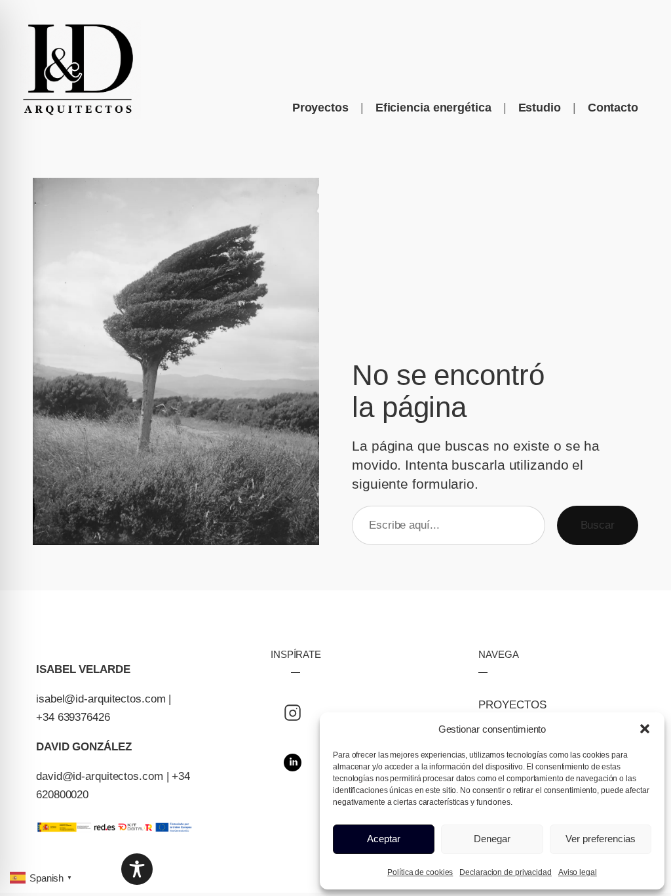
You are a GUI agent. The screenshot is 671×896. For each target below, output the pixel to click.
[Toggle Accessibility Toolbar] (137, 869)
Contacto (613, 107)
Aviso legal (577, 872)
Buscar (598, 524)
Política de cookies (420, 872)
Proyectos (320, 107)
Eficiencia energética (433, 107)
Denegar (492, 838)
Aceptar (383, 838)
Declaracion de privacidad (505, 872)
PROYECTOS (512, 705)
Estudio (539, 107)
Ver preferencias (601, 838)
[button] (644, 728)
